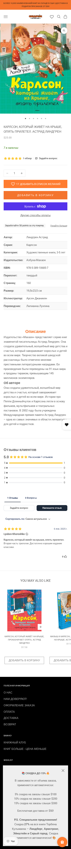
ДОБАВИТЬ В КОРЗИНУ (24, 660)
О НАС (8, 692)
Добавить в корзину (35, 195)
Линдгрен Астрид (37, 237)
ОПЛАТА (9, 711)
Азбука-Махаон (36, 260)
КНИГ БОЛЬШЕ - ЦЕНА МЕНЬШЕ (25, 749)
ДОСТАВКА (11, 718)
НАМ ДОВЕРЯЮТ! (15, 699)
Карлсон (31, 245)
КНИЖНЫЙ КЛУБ (15, 742)
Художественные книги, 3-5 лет (45, 252)
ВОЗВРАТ (10, 724)
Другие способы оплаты (35, 215)
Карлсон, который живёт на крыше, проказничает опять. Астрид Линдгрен (24, 639)
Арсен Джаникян (36, 298)
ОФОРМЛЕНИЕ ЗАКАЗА (19, 705)
